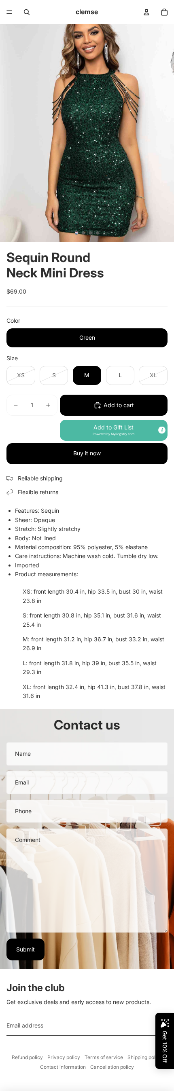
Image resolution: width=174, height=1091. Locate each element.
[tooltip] (162, 429)
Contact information (63, 1067)
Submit (25, 949)
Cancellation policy (112, 1067)
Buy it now (87, 453)
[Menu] (9, 12)
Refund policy (27, 1057)
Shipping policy (144, 1057)
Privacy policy (63, 1057)
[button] (114, 430)
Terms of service (104, 1057)
